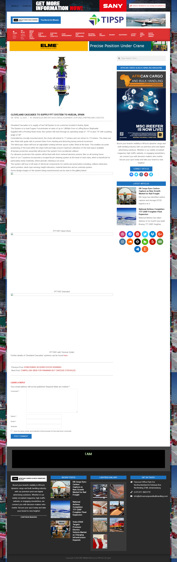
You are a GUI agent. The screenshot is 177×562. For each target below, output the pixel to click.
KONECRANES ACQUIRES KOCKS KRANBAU (42, 367)
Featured (78, 118)
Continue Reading (29, 517)
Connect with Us (141, 169)
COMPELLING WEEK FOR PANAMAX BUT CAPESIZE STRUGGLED (48, 370)
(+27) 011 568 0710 (142, 492)
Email (13, 421)
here (66, 355)
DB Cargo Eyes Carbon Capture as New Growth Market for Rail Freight (149, 191)
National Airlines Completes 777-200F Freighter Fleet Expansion (151, 211)
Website (14, 426)
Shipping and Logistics (93, 118)
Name (13, 416)
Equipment (68, 118)
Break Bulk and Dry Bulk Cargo (47, 118)
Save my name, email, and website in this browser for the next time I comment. (43, 431)
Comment (15, 391)
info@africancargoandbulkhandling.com (151, 496)
